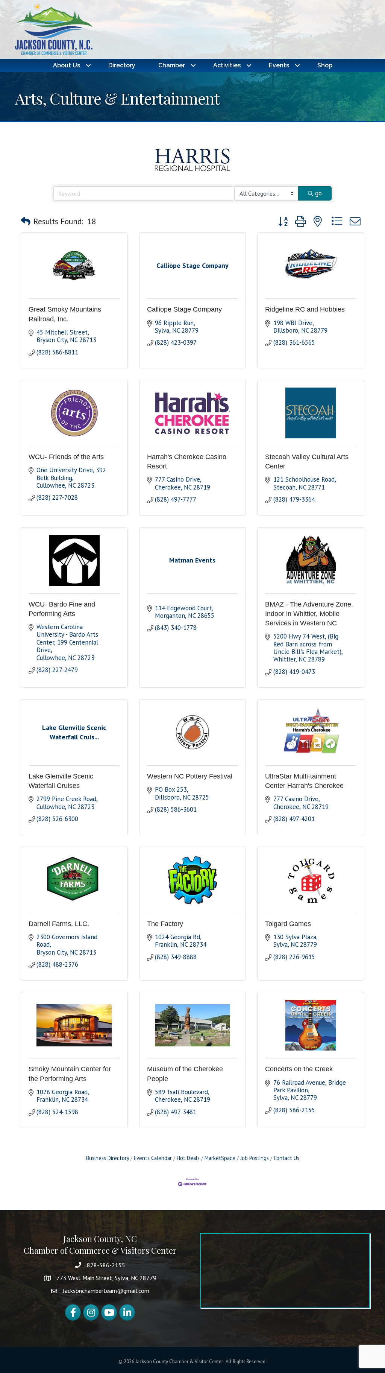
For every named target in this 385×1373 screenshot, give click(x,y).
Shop (324, 65)
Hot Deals (188, 1158)
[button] (25, 221)
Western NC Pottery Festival (189, 776)
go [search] (318, 193)
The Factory (165, 923)
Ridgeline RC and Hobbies (305, 309)
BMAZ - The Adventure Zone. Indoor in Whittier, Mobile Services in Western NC (309, 614)
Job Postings (254, 1158)
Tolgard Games (288, 923)
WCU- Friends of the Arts (66, 457)
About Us (66, 65)
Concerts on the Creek (299, 1069)
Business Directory (107, 1158)
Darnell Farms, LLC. (59, 923)
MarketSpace (220, 1158)
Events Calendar (153, 1158)
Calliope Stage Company (184, 309)
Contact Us (286, 1158)
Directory (121, 65)
